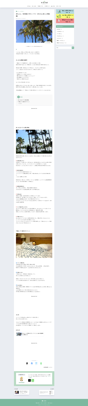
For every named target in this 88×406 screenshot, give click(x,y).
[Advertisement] (34, 116)
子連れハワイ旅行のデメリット (24, 101)
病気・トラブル (60, 40)
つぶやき (34, 6)
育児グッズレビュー (61, 42)
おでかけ (53, 6)
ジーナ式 (59, 6)
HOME (44, 400)
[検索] (73, 48)
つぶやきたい (60, 31)
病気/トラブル (40, 6)
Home (29, 6)
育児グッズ (47, 6)
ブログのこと (60, 36)
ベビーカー (59, 38)
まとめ (20, 103)
